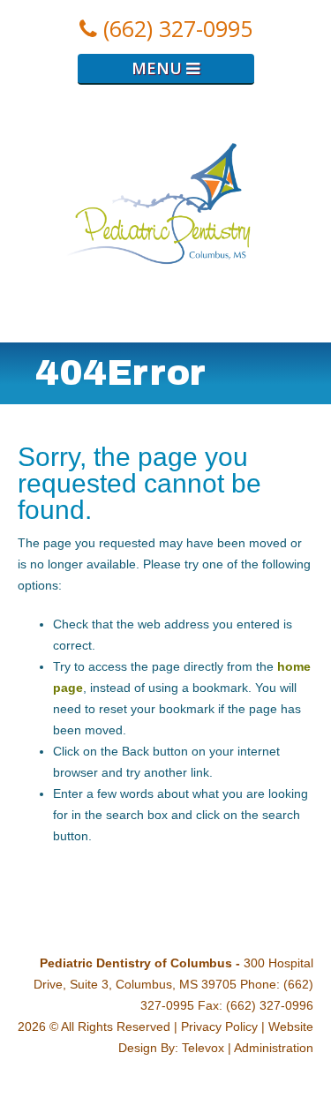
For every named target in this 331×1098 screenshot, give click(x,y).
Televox (203, 1048)
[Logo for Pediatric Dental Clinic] (166, 331)
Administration (273, 1048)
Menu (159, 68)
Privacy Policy (219, 1026)
